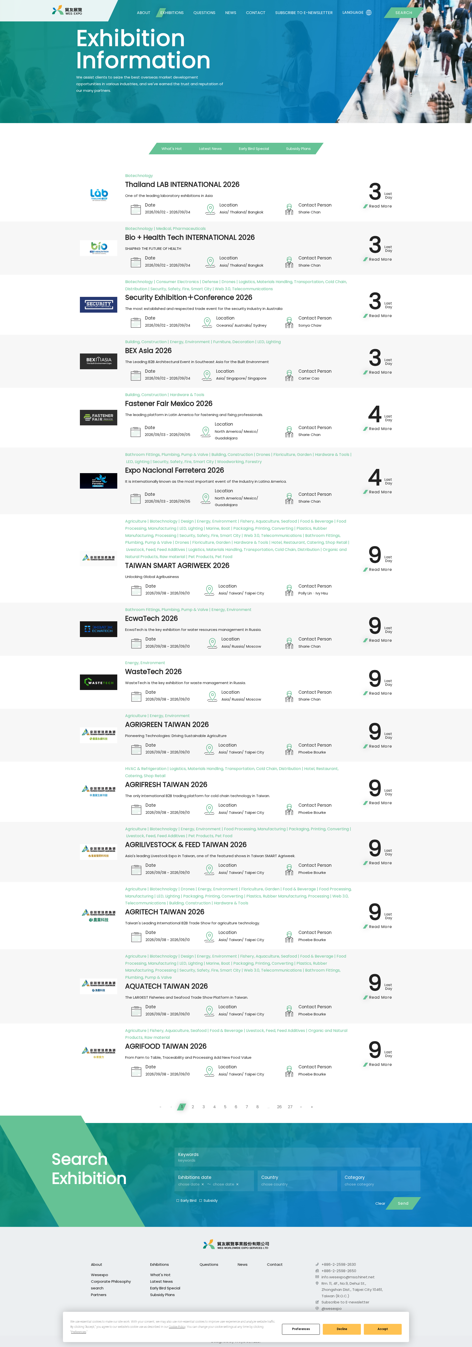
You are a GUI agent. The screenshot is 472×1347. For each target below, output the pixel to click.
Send (403, 1203)
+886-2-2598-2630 (339, 1264)
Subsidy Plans (298, 148)
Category (355, 1177)
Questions (204, 13)
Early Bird (188, 1200)
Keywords (188, 1154)
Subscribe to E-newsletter (304, 13)
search (404, 13)
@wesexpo (332, 1308)
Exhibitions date (194, 1177)
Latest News (210, 148)
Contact (256, 13)
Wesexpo (99, 1274)
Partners (98, 1294)
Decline (342, 1329)
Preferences (301, 1329)
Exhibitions (172, 13)
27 (290, 1107)
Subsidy (211, 1200)
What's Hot (172, 148)
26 (279, 1107)
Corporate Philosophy (111, 1281)
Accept (383, 1329)
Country (269, 1177)
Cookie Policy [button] (177, 1327)
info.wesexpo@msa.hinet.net (348, 1277)
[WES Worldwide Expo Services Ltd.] (67, 10)
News (230, 13)
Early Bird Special (254, 148)
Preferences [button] (78, 1332)
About (143, 13)
